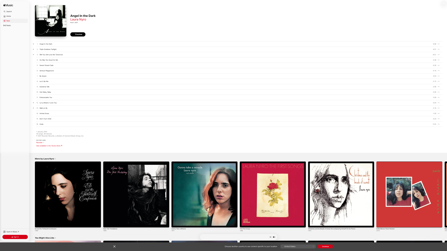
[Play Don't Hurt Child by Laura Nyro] (37, 119)
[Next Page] (444, 194)
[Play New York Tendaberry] (106, 224)
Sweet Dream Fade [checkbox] (46, 65)
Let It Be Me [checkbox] (44, 81)
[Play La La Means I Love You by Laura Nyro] (37, 103)
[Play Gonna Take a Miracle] (174, 224)
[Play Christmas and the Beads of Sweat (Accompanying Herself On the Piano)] (311, 224)
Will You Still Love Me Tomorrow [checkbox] (51, 55)
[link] (45, 158)
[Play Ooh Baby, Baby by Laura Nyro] (37, 92)
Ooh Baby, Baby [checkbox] (45, 92)
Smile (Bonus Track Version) (386, 162)
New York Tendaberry (111, 162)
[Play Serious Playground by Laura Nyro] (37, 71)
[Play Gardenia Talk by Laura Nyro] (37, 87)
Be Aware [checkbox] (43, 76)
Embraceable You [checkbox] (46, 97)
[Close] (114, 246)
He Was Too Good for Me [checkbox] (49, 60)
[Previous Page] (32, 194)
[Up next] (270, 237)
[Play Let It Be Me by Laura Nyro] (37, 81)
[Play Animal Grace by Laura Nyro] (37, 113)
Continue (325, 246)
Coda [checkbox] (41, 124)
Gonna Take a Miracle (179, 162)
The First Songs (245, 162)
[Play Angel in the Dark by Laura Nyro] (37, 44)
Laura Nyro (78, 19)
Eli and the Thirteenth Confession (47, 162)
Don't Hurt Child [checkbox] (45, 119)
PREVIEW (433, 44)
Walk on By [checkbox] (43, 108)
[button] (15, 11)
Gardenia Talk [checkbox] (44, 87)
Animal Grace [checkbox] (44, 113)
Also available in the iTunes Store (48, 146)
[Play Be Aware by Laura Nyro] (37, 76)
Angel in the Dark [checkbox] (46, 44)
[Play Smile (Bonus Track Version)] (379, 224)
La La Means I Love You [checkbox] (48, 103)
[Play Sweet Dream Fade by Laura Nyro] (37, 65)
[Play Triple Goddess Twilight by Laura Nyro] (37, 49)
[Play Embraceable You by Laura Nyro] (37, 97)
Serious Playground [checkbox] (47, 71)
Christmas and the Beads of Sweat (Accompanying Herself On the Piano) (334, 162)
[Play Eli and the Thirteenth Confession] (38, 224)
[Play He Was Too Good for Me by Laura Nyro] (37, 60)
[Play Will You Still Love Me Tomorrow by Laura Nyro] (37, 55)
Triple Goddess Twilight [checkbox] (48, 49)
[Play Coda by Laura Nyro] (37, 124)
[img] (8, 5)
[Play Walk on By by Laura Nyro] (37, 108)
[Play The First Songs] (242, 224)
